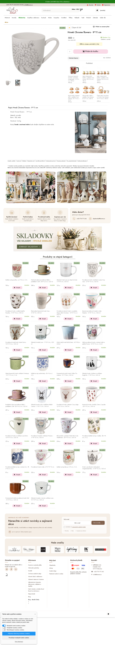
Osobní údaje (52, 571)
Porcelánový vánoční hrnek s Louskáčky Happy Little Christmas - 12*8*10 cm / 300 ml (67, 312)
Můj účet (91, 5)
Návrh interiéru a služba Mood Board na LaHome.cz (36, 590)
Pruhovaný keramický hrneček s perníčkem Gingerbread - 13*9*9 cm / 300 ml (73, 79)
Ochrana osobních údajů (34, 573)
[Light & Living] (72, 549)
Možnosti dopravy (73, 58)
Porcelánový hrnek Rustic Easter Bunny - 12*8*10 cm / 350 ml (15, 343)
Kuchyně (19, 161)
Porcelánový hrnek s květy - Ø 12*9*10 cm (42, 467)
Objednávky (52, 565)
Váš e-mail (66, 519)
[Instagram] (7, 569)
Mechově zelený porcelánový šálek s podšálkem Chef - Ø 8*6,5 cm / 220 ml (42, 281)
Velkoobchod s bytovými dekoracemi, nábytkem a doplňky (34, 584)
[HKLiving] (86, 549)
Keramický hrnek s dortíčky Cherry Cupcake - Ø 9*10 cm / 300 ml (93, 405)
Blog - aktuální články (33, 599)
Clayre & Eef (76, 27)
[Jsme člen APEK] (6, 574)
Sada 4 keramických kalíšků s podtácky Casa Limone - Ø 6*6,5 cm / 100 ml (88, 79)
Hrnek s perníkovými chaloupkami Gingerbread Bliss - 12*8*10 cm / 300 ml (94, 468)
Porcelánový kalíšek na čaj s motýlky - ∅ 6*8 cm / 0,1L (94, 436)
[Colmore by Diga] (100, 549)
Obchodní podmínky (33, 568)
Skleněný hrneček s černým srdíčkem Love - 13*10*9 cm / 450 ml (42, 499)
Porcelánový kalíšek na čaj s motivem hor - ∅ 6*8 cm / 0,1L (17, 468)
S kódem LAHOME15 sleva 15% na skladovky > (57, 2)
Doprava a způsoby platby (35, 565)
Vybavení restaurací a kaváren (36, 579)
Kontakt (30, 571)
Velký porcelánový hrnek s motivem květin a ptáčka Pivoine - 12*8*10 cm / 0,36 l (93, 343)
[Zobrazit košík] (97, 10)
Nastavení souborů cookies (56, 574)
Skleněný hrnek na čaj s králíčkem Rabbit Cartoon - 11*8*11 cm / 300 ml (41, 405)
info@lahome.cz (28, 5)
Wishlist (98, 5)
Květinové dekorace (82, 161)
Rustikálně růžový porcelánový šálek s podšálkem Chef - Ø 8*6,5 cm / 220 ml (16, 405)
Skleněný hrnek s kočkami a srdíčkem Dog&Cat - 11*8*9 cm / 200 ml (92, 374)
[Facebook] (11, 569)
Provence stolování (61, 161)
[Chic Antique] (28, 549)
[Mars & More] (57, 549)
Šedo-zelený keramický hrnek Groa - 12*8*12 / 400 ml (40, 312)
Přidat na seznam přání (102, 26)
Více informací (19, 641)
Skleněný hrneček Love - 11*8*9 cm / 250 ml (42, 343)
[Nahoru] (108, 614)
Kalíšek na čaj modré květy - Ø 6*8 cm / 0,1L (42, 374)
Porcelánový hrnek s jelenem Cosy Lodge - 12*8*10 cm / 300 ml (68, 405)
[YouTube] (16, 569)
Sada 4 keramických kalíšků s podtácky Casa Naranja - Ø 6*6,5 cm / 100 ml (103, 79)
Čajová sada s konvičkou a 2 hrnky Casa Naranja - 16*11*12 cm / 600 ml (103, 97)
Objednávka (107, 5)
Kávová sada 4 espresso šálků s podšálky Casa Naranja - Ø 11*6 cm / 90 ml (73, 98)
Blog (29, 597)
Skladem (24, 161)
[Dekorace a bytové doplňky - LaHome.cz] (12, 10)
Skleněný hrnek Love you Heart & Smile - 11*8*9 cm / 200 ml (67, 281)
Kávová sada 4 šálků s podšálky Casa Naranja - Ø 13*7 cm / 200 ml (88, 97)
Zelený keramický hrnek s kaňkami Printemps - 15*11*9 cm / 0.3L (17, 374)
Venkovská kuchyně (51, 161)
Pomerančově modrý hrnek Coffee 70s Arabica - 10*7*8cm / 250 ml (67, 374)
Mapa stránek (31, 594)
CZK (77, 9)
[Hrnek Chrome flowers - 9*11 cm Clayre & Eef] (8, 83)
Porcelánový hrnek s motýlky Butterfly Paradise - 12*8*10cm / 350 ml (15, 312)
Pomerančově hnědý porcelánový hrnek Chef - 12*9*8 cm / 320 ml (17, 499)
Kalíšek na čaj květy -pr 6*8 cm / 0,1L (67, 467)
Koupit (18, 287)
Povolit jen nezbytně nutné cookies (19, 637)
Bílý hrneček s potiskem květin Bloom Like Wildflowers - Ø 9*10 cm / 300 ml (67, 436)
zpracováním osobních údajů (79, 527)
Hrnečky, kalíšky (11, 161)
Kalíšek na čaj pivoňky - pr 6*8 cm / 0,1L (16, 280)
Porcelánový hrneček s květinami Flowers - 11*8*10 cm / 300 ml (42, 436)
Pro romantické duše (71, 161)
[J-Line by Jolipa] (43, 549)
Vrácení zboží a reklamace (35, 576)
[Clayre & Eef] (14, 549)
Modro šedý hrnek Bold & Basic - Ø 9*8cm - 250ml (68, 343)
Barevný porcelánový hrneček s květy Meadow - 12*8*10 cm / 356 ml (91, 312)
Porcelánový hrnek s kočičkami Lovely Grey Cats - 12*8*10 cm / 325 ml (93, 281)
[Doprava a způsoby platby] (78, 567)
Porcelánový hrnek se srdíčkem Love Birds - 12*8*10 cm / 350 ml (16, 436)
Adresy (51, 568)
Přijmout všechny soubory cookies (19, 633)
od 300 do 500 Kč (40, 161)
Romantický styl (31, 161)
